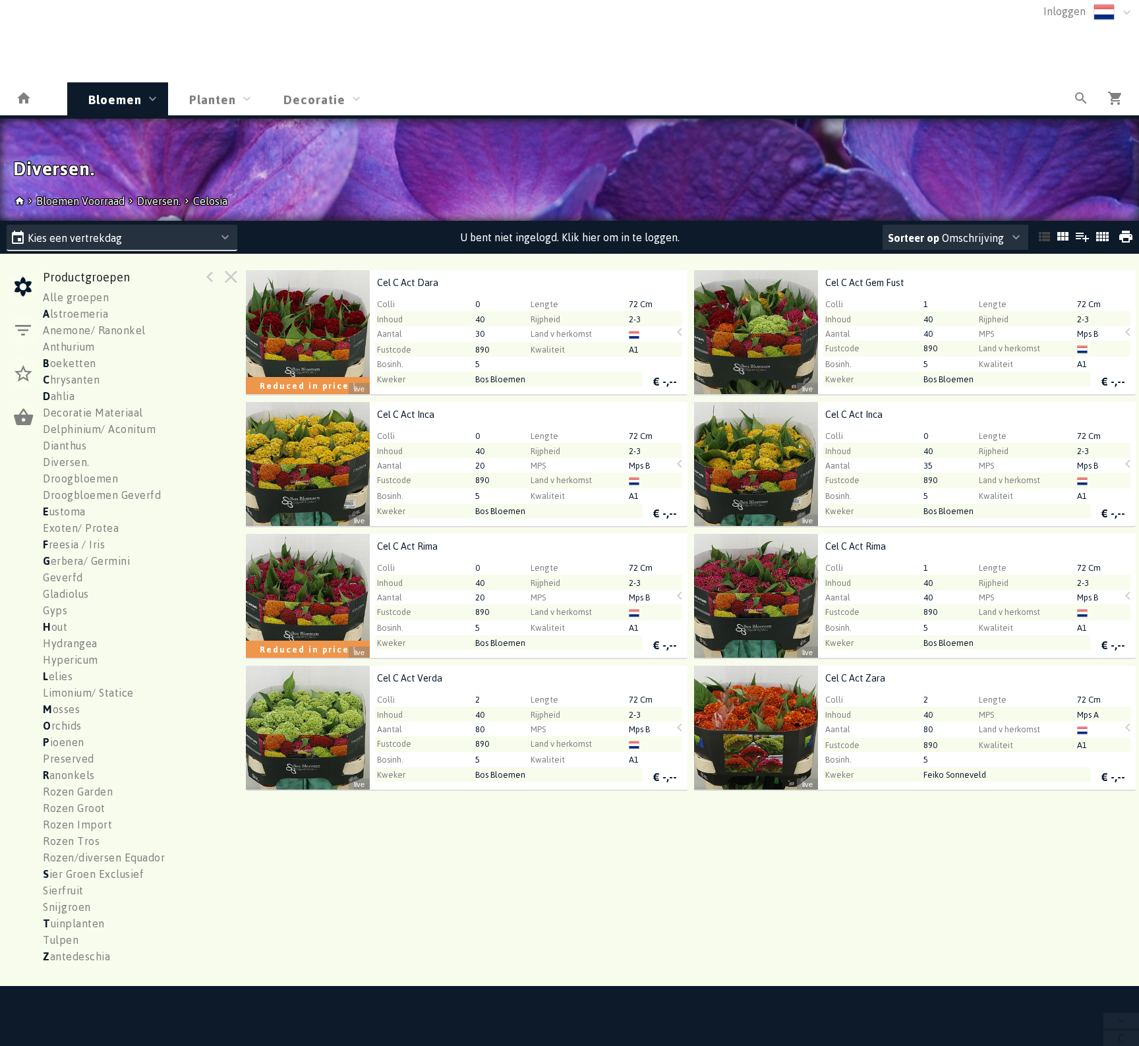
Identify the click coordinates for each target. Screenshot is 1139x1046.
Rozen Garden (78, 791)
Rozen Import (77, 824)
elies (58, 676)
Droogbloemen (80, 478)
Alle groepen (76, 297)
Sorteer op (913, 238)
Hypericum (70, 659)
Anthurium (69, 346)
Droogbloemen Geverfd (102, 495)
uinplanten (74, 923)
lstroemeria (75, 313)
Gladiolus (66, 593)
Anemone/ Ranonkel (94, 330)
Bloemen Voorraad (81, 201)
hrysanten (71, 379)
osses (61, 709)
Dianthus (64, 445)
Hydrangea (70, 643)
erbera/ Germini (86, 560)
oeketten (69, 363)
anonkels (69, 775)
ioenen (63, 742)
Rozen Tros (71, 841)
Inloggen (1064, 11)
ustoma (64, 511)
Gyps (55, 610)
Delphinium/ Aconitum (99, 429)
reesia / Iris (74, 544)
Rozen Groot (74, 808)
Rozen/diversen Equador (104, 857)
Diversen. (159, 201)
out (55, 626)
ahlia (58, 396)
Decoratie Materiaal (93, 412)
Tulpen (60, 939)
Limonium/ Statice (88, 692)
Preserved (68, 758)
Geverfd (63, 577)
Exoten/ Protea (81, 528)
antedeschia (76, 956)
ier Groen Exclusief (93, 874)
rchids (62, 725)
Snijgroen (67, 907)
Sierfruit (63, 890)
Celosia (210, 201)
